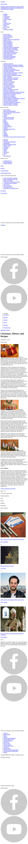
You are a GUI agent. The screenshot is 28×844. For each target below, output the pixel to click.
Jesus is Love (6, 184)
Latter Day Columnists (8, 83)
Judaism (5, 133)
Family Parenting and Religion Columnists (13, 72)
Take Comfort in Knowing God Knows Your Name (12, 539)
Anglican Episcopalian (8, 118)
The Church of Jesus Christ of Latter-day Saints (14, 136)
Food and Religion (7, 35)
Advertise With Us (7, 740)
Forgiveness (6, 314)
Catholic (6, 6)
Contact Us (6, 747)
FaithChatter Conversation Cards (10, 188)
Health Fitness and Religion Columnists (12, 75)
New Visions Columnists (9, 85)
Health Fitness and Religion (9, 53)
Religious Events (7, 40)
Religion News (6, 34)
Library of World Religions (9, 111)
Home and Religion (7, 55)
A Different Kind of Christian (10, 183)
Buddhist (3, 6)
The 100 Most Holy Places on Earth (11, 112)
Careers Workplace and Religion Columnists (13, 66)
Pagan (4, 28)
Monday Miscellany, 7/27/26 (7, 566)
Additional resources (5, 330)
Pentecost (5, 325)
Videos (5, 116)
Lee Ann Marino (4, 541)
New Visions (6, 27)
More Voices (6, 24)
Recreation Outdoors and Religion (11, 47)
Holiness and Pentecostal (9, 129)
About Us (5, 733)
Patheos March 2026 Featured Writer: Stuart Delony (12, 599)
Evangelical (17, 6)
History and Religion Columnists (10, 77)
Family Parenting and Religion (10, 52)
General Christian (7, 19)
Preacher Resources (7, 162)
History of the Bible (7, 180)
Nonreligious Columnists (9, 86)
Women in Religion (7, 46)
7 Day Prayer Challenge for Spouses (11, 182)
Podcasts (5, 115)
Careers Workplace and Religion (10, 49)
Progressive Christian (9, 9)
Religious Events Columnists (10, 97)
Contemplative (11, 6)
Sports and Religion (7, 37)
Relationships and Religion (9, 56)
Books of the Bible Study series (10, 179)
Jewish (9, 8)
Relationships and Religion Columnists (12, 93)
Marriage (5, 317)
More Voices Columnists (9, 81)
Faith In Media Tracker (6, 173)
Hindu (6, 8)
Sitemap (5, 752)
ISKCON (5, 130)
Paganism (5, 140)
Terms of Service (7, 744)
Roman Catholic (7, 145)
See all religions (7, 156)
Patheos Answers (7, 113)
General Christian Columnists (10, 74)
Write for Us (6, 742)
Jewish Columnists (7, 80)
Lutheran (5, 134)
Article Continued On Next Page (8, 488)
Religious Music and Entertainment (11, 39)
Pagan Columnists (7, 88)
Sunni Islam (6, 152)
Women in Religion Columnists (10, 105)
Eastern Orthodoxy (7, 126)
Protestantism (6, 143)
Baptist (5, 121)
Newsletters (3, 190)
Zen (4, 154)
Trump (4, 322)
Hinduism (5, 127)
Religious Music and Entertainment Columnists (14, 98)
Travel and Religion (7, 58)
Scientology (6, 147)
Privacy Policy (6, 743)
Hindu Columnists (7, 76)
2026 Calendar (6, 109)
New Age (5, 139)
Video (2, 165)
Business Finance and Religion (10, 48)
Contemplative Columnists (9, 68)
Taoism (5, 153)
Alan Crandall (4, 602)
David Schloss (4, 637)
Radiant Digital (6, 748)
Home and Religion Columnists (10, 79)
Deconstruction (6, 327)
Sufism (5, 150)
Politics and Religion (8, 44)
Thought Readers (4, 170)
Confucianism (6, 125)
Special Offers (4, 4)
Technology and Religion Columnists (11, 102)
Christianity (6, 124)
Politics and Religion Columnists (10, 89)
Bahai (4, 120)
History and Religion (8, 42)
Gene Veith (3, 568)
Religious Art (6, 38)
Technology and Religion (9, 57)
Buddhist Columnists (8, 63)
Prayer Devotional (7, 185)
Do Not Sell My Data (8, 746)
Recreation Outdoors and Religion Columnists (13, 92)
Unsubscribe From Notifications (10, 751)
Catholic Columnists (8, 67)
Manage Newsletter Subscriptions (11, 749)
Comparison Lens (7, 160)
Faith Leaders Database (8, 117)
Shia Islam (5, 148)
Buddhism (5, 122)
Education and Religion (8, 51)
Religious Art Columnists (9, 96)
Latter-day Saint (14, 8)
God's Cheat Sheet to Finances (10, 178)
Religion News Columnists (9, 94)
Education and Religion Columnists (11, 70)
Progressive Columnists (8, 90)
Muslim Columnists (7, 84)
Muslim (19, 8)
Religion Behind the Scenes (9, 144)
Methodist (5, 135)
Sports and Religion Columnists (10, 99)
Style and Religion (7, 43)
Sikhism (5, 149)
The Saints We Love (8, 187)
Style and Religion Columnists (10, 101)
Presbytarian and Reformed (9, 141)
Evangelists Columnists (8, 71)
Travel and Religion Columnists (10, 103)
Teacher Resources (7, 163)
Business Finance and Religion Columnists (13, 65)
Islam (4, 131)
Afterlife (5, 320)
